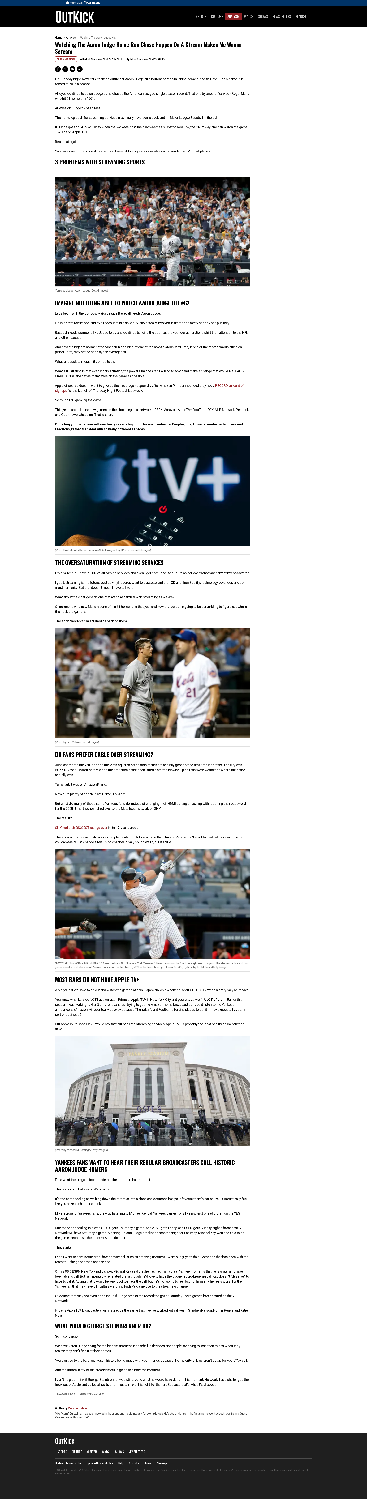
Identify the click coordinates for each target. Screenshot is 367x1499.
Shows (263, 16)
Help (120, 1463)
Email (72, 69)
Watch (249, 16)
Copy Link (80, 69)
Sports (201, 16)
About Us (134, 1463)
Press (148, 1463)
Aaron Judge (66, 1394)
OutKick (75, 16)
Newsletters (282, 16)
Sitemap (162, 1463)
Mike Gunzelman (66, 59)
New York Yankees (92, 1394)
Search (301, 16)
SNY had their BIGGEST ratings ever (81, 828)
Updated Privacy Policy (100, 1463)
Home (58, 37)
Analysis (233, 16)
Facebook (58, 69)
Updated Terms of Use (68, 1463)
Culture (217, 16)
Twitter (65, 69)
